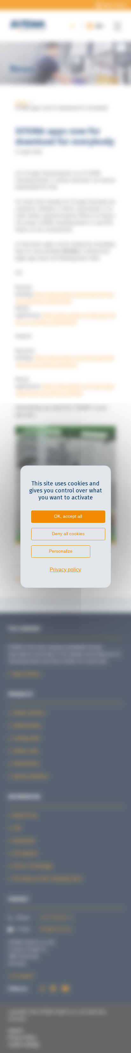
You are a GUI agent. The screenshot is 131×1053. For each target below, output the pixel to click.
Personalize (60, 551)
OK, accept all (68, 516)
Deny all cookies (68, 533)
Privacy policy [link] (65, 569)
